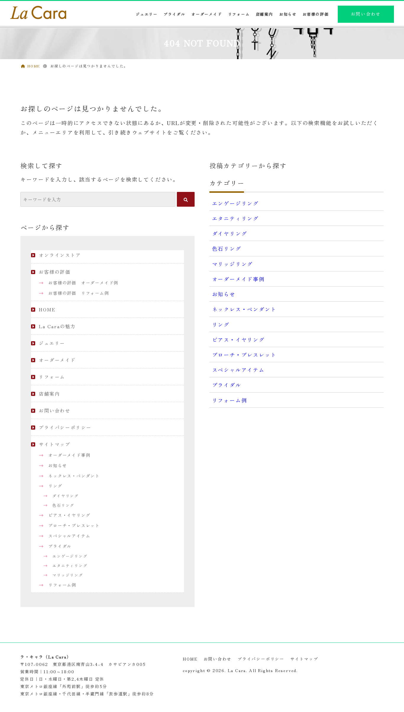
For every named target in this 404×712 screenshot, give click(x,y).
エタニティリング (69, 565)
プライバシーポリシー (65, 427)
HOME (47, 309)
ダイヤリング (65, 496)
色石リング (63, 505)
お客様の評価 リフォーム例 (78, 293)
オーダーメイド (206, 14)
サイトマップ (54, 444)
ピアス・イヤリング (69, 515)
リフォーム (239, 14)
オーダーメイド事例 (69, 455)
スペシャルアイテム (69, 536)
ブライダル (174, 14)
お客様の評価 (316, 14)
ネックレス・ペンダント (74, 475)
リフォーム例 (62, 585)
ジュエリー (52, 343)
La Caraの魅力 (57, 326)
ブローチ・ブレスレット (74, 525)
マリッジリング (67, 575)
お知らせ (288, 14)
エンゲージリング (69, 556)
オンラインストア (60, 254)
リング (55, 486)
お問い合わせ (366, 14)
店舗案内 (264, 14)
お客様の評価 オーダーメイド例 (83, 282)
